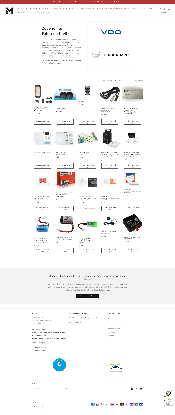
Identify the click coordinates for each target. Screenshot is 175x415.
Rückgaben (110, 336)
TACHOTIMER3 (60, 108)
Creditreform (111, 332)
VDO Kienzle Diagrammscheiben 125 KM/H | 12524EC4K (110, 198)
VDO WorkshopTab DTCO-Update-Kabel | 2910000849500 (108, 110)
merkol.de (130, 408)
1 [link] (79, 262)
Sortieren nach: (108, 80)
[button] (21, 8)
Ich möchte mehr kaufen (87, 296)
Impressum (110, 318)
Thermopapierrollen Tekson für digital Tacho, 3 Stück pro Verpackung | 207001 (132, 154)
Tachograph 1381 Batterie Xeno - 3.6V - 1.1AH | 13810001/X (86, 240)
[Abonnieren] (66, 388)
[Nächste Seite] (95, 262)
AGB (108, 321)
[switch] (168, 403)
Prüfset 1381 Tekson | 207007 (42, 152)
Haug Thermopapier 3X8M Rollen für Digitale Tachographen (64, 194)
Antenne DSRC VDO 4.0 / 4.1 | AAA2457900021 (132, 238)
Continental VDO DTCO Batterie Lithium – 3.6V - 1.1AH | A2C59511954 (41, 240)
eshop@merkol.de (38, 350)
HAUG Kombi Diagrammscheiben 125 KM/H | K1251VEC (132, 191)
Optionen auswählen (87, 208)
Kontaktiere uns (75, 322)
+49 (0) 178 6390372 (39, 347)
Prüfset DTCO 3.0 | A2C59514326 (84, 153)
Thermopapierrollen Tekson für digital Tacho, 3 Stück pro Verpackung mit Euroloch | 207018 (110, 155)
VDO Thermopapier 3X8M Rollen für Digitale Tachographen (41, 198)
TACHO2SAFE (82, 101)
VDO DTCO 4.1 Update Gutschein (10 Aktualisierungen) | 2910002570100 (130, 111)
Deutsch (163, 13)
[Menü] (172, 391)
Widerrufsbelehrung (113, 328)
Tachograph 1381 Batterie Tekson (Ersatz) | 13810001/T (64, 238)
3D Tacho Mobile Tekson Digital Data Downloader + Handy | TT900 (42, 108)
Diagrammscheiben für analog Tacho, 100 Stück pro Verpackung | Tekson (87, 198)
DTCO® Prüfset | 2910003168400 (61, 153)
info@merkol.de (55, 63)
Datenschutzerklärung (114, 325)
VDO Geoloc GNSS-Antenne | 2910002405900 (109, 232)
